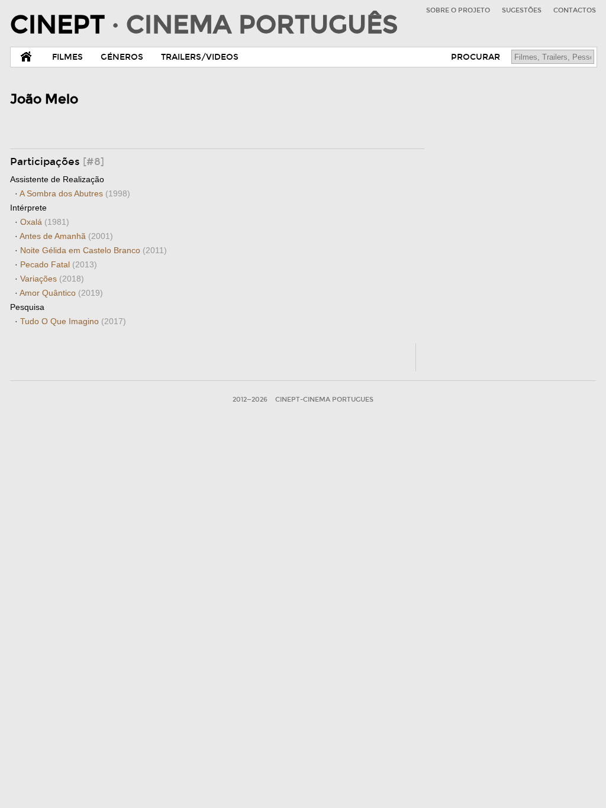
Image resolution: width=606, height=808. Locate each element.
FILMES (67, 57)
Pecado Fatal (58, 264)
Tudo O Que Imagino (73, 321)
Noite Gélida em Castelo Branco (93, 250)
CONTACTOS (574, 10)
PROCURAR (475, 57)
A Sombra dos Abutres (75, 193)
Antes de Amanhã (66, 236)
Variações (52, 278)
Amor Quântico (61, 293)
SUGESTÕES (521, 10)
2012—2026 (250, 399)
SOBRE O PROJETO (458, 10)
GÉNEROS (122, 57)
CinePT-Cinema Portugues (324, 399)
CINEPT (204, 25)
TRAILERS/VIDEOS (199, 57)
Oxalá (44, 222)
